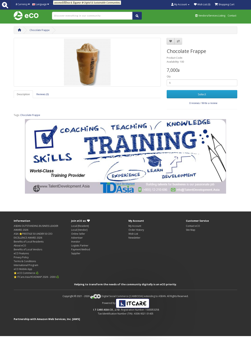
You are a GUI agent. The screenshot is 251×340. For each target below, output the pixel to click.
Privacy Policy (21, 257)
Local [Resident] (80, 226)
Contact (232, 15)
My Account (134, 226)
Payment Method (80, 249)
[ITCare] (132, 303)
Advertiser (77, 237)
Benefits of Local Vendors (28, 249)
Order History (136, 230)
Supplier (75, 253)
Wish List (133, 233)
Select (202, 94)
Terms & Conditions (25, 261)
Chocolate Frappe (40, 30)
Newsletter (134, 237)
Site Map (190, 230)
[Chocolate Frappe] (87, 62)
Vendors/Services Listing (211, 15)
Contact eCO (193, 226)
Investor (75, 241)
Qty (169, 76)
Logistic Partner (79, 245)
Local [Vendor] (79, 230)
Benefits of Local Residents (29, 241)
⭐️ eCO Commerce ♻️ (26, 273)
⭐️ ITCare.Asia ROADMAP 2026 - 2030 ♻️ (36, 277)
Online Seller (78, 233)
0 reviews (194, 103)
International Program (26, 265)
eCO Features (21, 253)
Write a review (209, 103)
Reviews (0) (42, 94)
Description (23, 94)
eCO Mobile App (23, 269)
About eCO (20, 245)
